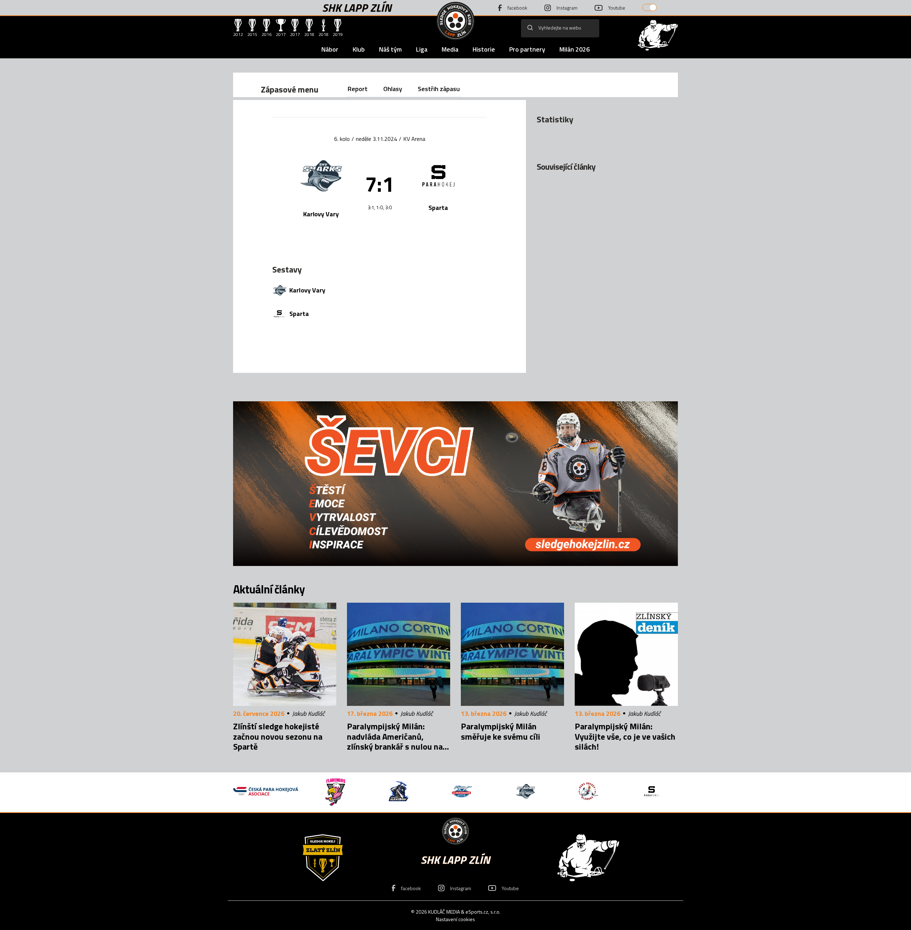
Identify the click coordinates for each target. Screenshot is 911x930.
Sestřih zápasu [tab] (439, 89)
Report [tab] (358, 89)
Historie (484, 49)
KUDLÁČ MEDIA (444, 911)
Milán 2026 (574, 49)
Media (450, 49)
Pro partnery (527, 49)
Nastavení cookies (455, 919)
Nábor (329, 49)
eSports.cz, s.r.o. (482, 911)
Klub (359, 49)
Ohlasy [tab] (392, 89)
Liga (421, 49)
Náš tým (390, 49)
